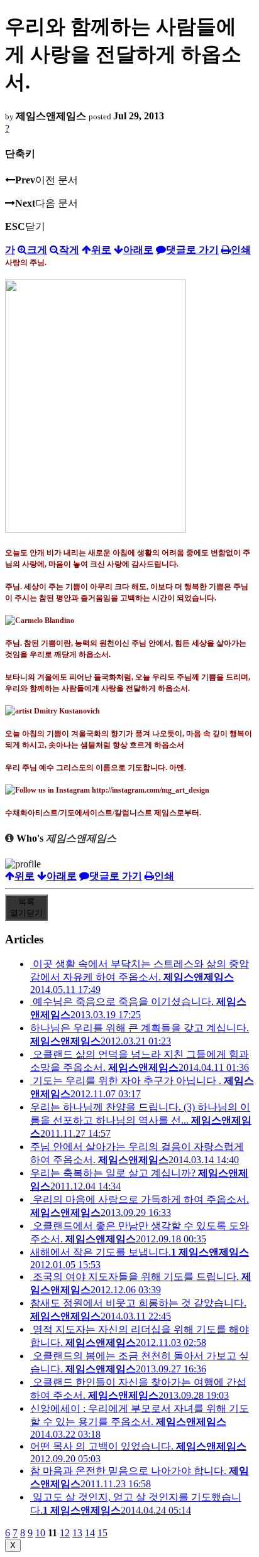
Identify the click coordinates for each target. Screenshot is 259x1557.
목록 (26, 907)
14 (90, 1532)
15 (102, 1532)
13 (77, 1532)
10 (40, 1532)
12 (65, 1532)
